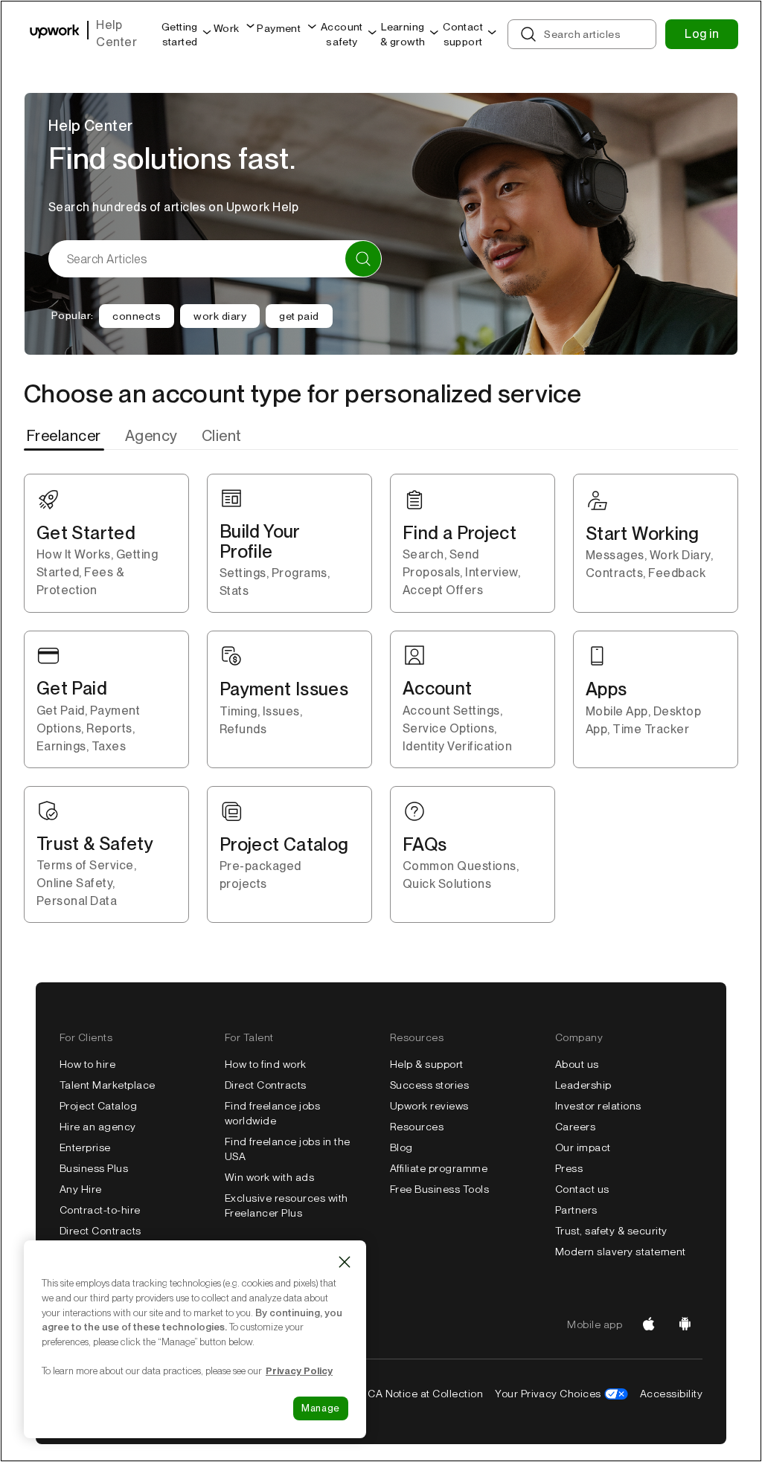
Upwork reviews (429, 1106)
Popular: (72, 315)
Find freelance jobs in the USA (287, 1149)
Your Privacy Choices (548, 1394)
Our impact (583, 1147)
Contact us (582, 1189)
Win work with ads (269, 1177)
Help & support (427, 1064)
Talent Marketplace (108, 1085)
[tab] (65, 436)
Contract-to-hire (100, 1210)
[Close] (344, 1262)
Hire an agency (98, 1127)
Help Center (116, 33)
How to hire (87, 1064)
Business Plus (94, 1168)
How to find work (266, 1064)
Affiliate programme (438, 1168)
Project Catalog (98, 1106)
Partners (576, 1210)
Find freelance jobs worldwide (272, 1113)
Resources (417, 1127)
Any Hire (81, 1189)
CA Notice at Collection (425, 1394)
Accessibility (671, 1394)
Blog (401, 1147)
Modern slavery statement (620, 1251)
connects (136, 316)
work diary (219, 316)
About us (577, 1064)
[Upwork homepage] (55, 34)
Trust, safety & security (611, 1231)
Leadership (583, 1085)
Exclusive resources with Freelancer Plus (286, 1205)
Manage (320, 1408)
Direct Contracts (100, 1231)
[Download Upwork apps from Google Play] (684, 1324)
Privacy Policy (299, 1370)
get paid (299, 316)
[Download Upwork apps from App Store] (649, 1324)
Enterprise (85, 1147)
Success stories (429, 1085)
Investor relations (598, 1106)
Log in (702, 34)
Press (569, 1168)
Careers (575, 1127)
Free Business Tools (439, 1189)
